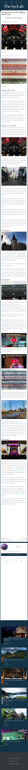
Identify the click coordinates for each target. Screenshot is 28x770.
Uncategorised (10, 551)
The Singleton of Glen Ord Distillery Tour (14, 721)
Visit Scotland (24, 498)
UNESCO (17, 92)
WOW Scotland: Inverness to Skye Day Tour (14, 660)
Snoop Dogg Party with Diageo (12, 741)
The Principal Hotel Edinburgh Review (14, 680)
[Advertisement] (14, 522)
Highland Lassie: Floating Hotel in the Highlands (14, 639)
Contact (3, 11)
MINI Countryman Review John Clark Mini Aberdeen (14, 700)
